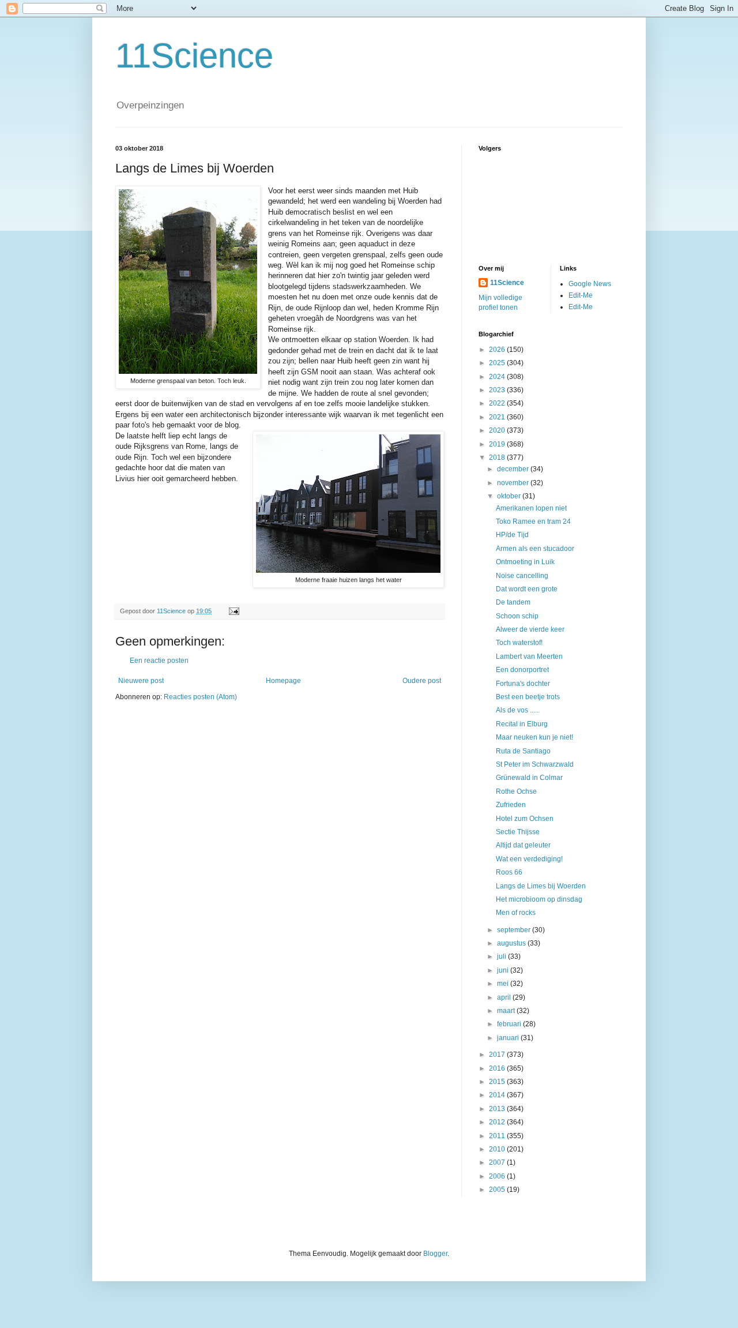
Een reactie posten (159, 661)
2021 (498, 417)
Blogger (435, 1254)
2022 (498, 403)
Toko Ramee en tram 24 (533, 521)
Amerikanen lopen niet (531, 508)
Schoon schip (517, 616)
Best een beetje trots (528, 697)
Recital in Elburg (522, 724)
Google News (589, 284)
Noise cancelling (522, 576)
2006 (498, 1176)
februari (510, 1024)
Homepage (283, 681)
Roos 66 (509, 872)
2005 (498, 1190)
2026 (498, 350)
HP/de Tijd (512, 535)
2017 (498, 1055)
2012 (498, 1122)
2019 (498, 444)
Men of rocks (516, 913)
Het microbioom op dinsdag (539, 899)
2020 (498, 430)
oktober (509, 496)
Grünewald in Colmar (529, 778)
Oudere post (421, 681)
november (513, 483)
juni (503, 970)
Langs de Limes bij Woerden (541, 886)
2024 (498, 377)
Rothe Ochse (516, 791)
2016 (498, 1068)
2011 (498, 1136)
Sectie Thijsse (518, 832)
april (505, 997)
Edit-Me (580, 295)
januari (509, 1038)
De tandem (513, 602)
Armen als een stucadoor (535, 549)
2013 (498, 1109)
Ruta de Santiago (523, 751)
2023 (498, 390)
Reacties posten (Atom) (200, 697)
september (514, 930)
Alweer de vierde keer (530, 629)
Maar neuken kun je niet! (534, 737)
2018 (498, 457)
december (513, 469)
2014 (498, 1095)
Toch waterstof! (519, 643)
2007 (498, 1162)
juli (502, 956)
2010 (498, 1149)
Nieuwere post (141, 681)
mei (503, 984)
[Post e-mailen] (233, 610)
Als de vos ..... (517, 710)
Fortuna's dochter (523, 684)
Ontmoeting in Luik (525, 562)
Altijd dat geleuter (523, 845)
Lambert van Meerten (529, 656)
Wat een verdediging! (529, 859)
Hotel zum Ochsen (525, 819)
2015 (498, 1082)
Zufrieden (511, 805)
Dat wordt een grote (527, 589)
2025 (498, 363)
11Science (194, 55)
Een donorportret (522, 670)
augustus (512, 943)
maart (507, 1011)
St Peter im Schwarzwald (535, 764)
